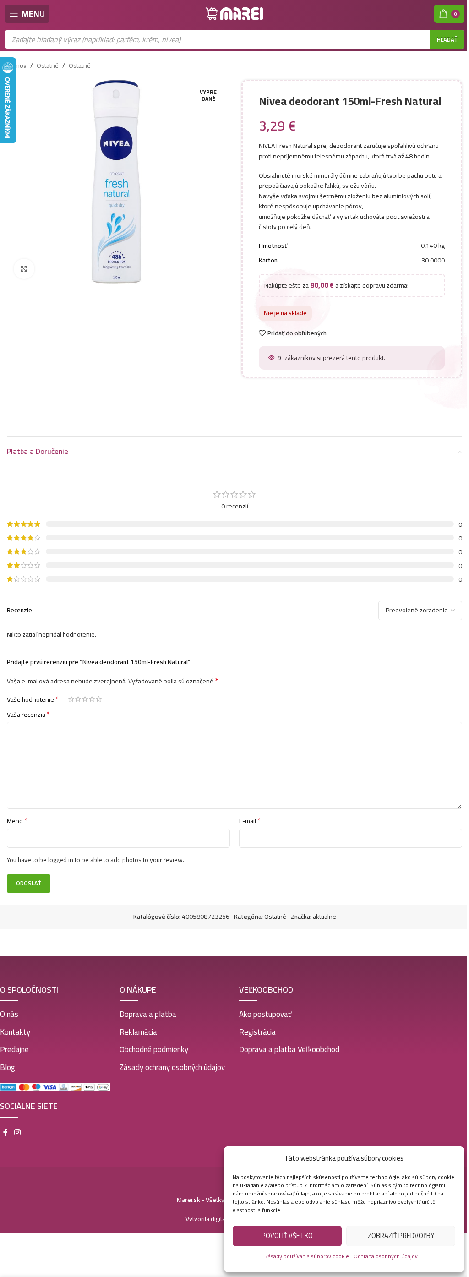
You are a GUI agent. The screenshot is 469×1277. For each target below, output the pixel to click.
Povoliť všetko (287, 1235)
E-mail (250, 821)
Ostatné (48, 65)
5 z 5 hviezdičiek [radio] (98, 699)
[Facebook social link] (5, 1133)
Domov (17, 65)
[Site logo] (234, 13)
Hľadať (447, 39)
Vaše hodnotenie (33, 699)
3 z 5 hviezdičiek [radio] (85, 699)
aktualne (324, 916)
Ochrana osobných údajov (386, 1256)
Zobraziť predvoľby (401, 1235)
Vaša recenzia (28, 714)
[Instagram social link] (17, 1133)
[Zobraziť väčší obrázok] (24, 269)
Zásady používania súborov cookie (307, 1256)
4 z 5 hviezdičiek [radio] (91, 699)
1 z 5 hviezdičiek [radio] (71, 699)
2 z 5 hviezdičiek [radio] (78, 699)
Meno (17, 821)
